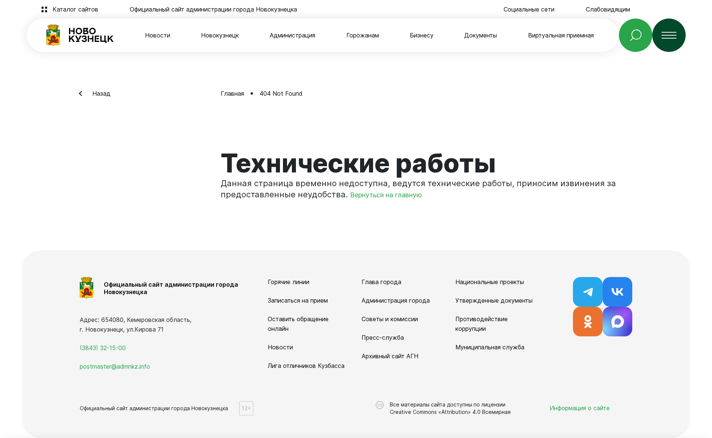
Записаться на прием (298, 300)
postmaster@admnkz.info (115, 366)
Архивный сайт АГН (390, 356)
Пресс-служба (383, 337)
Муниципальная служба (489, 347)
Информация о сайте (580, 408)
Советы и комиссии (390, 319)
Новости (157, 35)
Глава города (381, 282)
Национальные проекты (489, 282)
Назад (101, 93)
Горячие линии (288, 282)
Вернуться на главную (386, 195)
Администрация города (396, 300)
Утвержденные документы (494, 300)
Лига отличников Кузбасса (306, 365)
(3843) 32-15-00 (103, 348)
